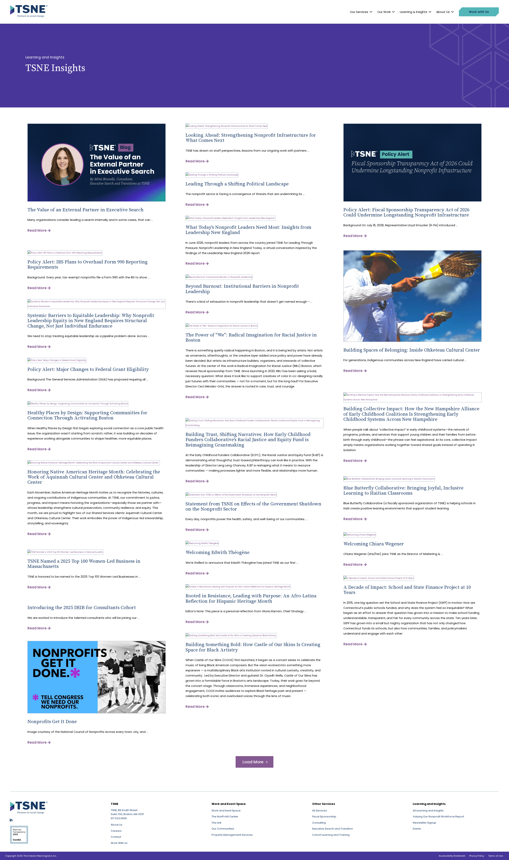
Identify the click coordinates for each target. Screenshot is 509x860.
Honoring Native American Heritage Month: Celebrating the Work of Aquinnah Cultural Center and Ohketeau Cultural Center (93, 477)
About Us (443, 12)
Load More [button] (253, 762)
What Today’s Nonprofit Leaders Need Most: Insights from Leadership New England (248, 230)
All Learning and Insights (428, 810)
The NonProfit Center (225, 816)
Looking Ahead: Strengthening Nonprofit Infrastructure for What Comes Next (251, 137)
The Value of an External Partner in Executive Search (85, 210)
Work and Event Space (226, 810)
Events (417, 829)
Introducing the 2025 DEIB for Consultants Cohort (81, 608)
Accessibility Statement (452, 855)
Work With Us (119, 843)
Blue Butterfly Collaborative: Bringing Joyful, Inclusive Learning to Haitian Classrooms (403, 490)
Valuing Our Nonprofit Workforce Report (438, 816)
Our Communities (223, 829)
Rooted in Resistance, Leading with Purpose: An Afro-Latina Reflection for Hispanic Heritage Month (251, 598)
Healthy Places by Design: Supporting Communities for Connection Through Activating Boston (87, 415)
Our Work (384, 12)
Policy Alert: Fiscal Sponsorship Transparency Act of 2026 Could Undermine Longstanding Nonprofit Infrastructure (406, 212)
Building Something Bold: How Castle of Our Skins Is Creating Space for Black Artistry (253, 647)
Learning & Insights (413, 12)
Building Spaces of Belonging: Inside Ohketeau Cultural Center (411, 350)
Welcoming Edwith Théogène (218, 553)
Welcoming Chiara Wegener (373, 544)
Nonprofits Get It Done (52, 722)
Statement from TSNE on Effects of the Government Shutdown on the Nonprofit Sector (253, 506)
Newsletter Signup (424, 823)
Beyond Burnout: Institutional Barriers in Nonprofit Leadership (242, 288)
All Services (319, 810)
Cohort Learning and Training (331, 835)
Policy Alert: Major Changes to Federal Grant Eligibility (88, 369)
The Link (216, 823)
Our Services (359, 12)
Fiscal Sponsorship (324, 816)
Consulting (319, 823)
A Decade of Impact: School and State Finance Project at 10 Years (407, 590)
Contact (116, 837)
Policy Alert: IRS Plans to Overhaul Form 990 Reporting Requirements (87, 264)
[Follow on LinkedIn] (11, 820)
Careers (116, 831)
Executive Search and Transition (332, 829)
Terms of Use (495, 855)
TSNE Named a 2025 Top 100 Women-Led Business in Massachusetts (83, 563)
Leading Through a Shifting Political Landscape (237, 184)
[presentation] (96, 200)
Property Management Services (232, 835)
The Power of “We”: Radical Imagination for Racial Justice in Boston (251, 337)
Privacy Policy (476, 855)
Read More (37, 230)
